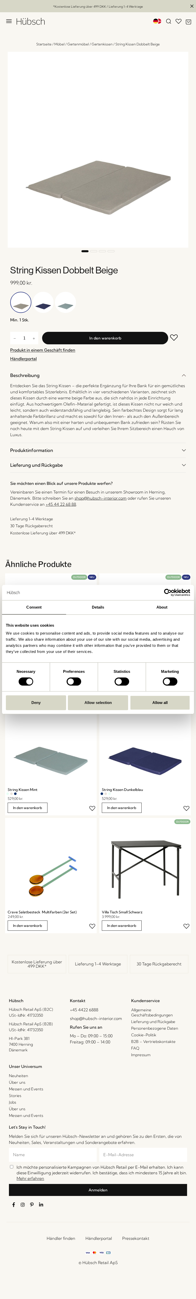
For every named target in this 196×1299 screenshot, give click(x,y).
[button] (85, 251)
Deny (36, 702)
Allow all (160, 702)
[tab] (98, 375)
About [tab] (162, 607)
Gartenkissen (102, 44)
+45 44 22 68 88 (61, 504)
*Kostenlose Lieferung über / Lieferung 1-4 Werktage (98, 6)
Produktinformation (31, 450)
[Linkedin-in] (41, 1204)
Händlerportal (98, 1238)
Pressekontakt (135, 1238)
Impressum (141, 1054)
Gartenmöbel (78, 44)
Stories (15, 1095)
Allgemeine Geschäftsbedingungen (152, 1012)
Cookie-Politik (143, 1034)
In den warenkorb (105, 338)
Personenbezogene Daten (154, 1028)
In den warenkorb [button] (27, 807)
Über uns (17, 1082)
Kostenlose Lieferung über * (37, 964)
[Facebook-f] (13, 1204)
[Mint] (7, 793)
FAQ (135, 1048)
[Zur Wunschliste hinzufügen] (177, 338)
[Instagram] (22, 1204)
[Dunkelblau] (15, 793)
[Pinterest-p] (31, 1204)
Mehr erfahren (30, 1178)
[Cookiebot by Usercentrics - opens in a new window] (167, 592)
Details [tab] (98, 607)
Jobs (12, 1102)
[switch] (74, 681)
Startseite (44, 44)
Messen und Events (26, 1089)
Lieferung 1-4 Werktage (98, 963)
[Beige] (11, 793)
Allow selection (98, 702)
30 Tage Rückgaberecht (159, 963)
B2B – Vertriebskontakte (153, 1041)
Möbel (59, 44)
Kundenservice (145, 1000)
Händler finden (61, 1238)
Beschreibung (25, 375)
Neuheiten (18, 1075)
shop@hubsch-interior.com (101, 498)
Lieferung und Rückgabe (36, 465)
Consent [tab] (34, 607)
